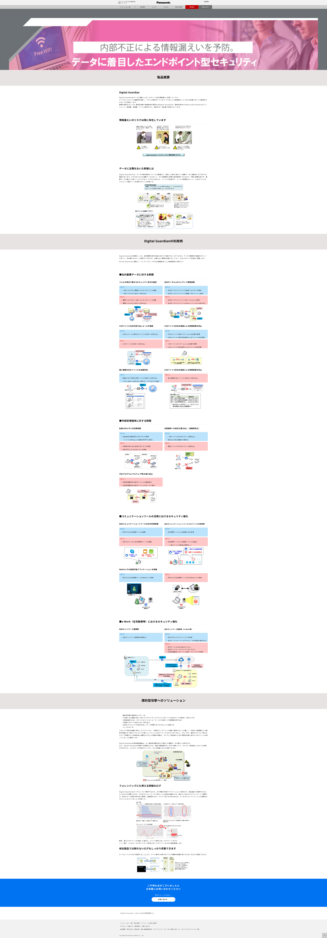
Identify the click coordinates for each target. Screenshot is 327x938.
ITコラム (166, 7)
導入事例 (142, 7)
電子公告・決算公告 (133, 929)
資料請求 (192, 7)
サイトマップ (158, 929)
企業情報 (206, 1)
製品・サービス (122, 3)
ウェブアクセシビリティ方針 (191, 929)
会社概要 (123, 929)
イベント (154, 7)
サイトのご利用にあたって (172, 929)
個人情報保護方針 (146, 929)
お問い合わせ (205, 7)
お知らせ (130, 926)
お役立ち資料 (178, 7)
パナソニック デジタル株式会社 (126, 1)
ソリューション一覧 (125, 7)
